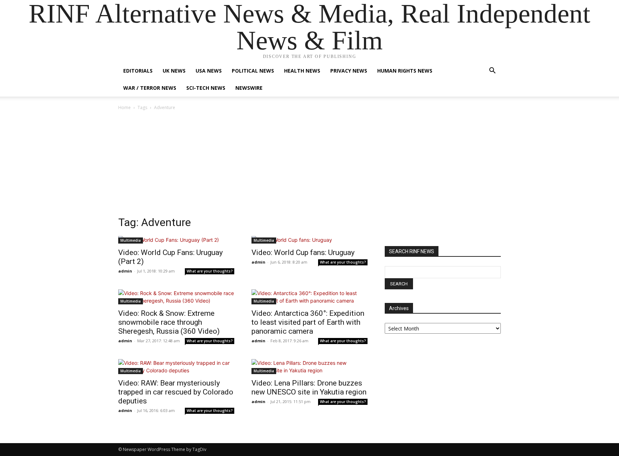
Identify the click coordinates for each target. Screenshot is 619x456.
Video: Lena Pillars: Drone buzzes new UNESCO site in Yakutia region (308, 387)
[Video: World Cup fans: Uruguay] (309, 240)
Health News (302, 70)
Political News (253, 70)
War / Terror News (149, 87)
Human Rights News (404, 70)
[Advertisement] (309, 165)
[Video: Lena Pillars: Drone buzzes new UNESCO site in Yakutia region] (309, 366)
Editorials (138, 70)
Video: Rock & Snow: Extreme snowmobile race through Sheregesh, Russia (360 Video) (169, 322)
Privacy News (348, 70)
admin (125, 271)
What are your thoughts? (210, 271)
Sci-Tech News (205, 87)
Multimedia (130, 240)
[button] (492, 71)
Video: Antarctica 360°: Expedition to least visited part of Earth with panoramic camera (307, 322)
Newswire (249, 87)
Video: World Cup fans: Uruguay (303, 252)
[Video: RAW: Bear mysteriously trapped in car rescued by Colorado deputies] (176, 366)
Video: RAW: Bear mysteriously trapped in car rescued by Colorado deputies (175, 392)
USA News (209, 70)
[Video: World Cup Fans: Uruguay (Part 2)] (176, 240)
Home (124, 107)
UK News (174, 70)
